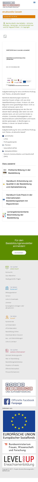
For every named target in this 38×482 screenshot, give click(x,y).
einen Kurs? (14, 268)
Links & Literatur (11, 342)
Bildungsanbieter (11, 292)
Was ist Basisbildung (12, 359)
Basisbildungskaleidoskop (14, 362)
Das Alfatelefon (11, 276)
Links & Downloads (12, 299)
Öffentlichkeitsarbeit (12, 369)
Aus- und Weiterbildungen (14, 338)
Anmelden (19, 252)
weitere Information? (17, 351)
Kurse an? (13, 288)
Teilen (5, 36)
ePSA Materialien (11, 328)
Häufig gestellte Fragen (13, 279)
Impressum (6, 471)
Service (8, 296)
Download (10, 16)
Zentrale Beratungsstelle (14, 355)
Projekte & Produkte (12, 365)
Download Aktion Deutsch (14, 335)
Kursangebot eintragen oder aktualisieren (15, 307)
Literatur (8, 302)
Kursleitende (10, 322)
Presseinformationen (12, 372)
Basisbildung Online (12, 332)
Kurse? (13, 317)
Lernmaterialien (11, 325)
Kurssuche (9, 272)
